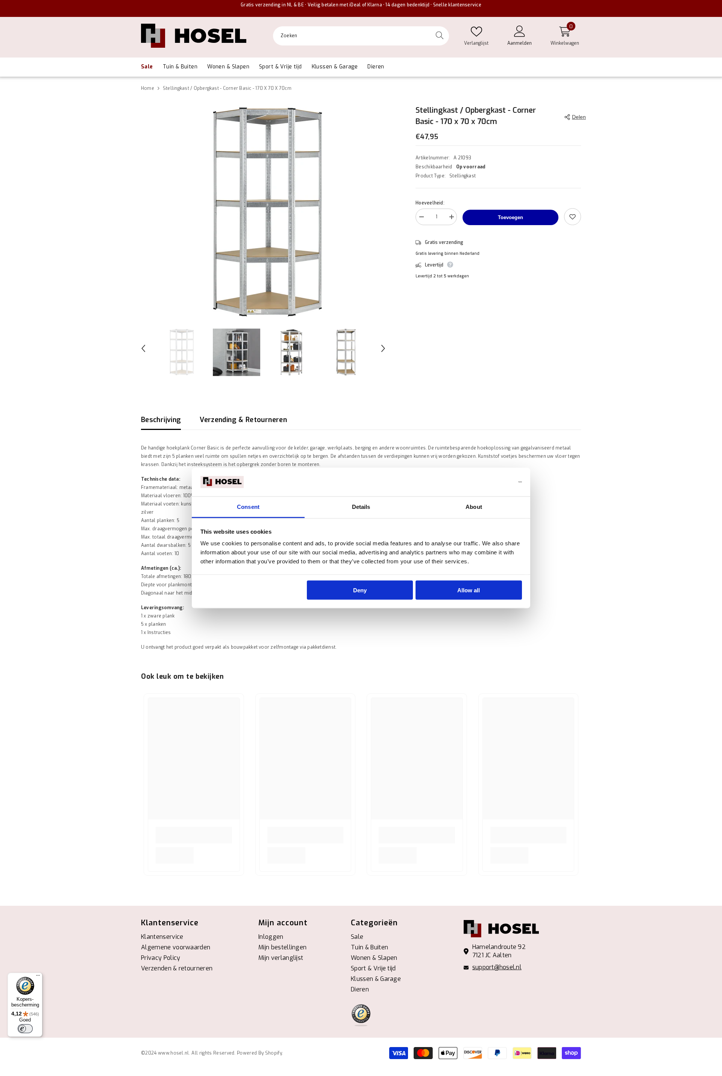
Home (147, 88)
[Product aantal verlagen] (421, 218)
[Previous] (143, 348)
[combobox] (351, 35)
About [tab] (474, 507)
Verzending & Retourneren (243, 419)
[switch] (25, 1028)
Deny (360, 590)
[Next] (383, 348)
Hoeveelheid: (430, 203)
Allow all (468, 590)
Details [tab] (361, 507)
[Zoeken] (361, 35)
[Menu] (37, 977)
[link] (194, 835)
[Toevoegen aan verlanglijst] (572, 216)
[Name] (451, 218)
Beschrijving (161, 419)
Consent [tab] (248, 507)
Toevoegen (510, 217)
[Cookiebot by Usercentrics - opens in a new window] (489, 482)
